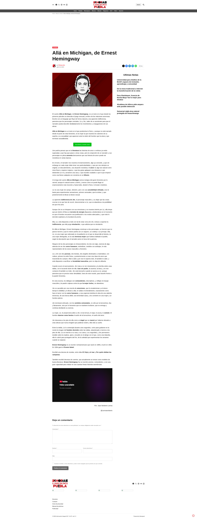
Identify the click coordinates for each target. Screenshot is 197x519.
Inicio (75, 10)
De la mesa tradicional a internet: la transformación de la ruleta (130, 90)
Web (53, 456)
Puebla (80, 10)
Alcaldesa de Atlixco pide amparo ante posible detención (130, 105)
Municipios (87, 10)
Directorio (55, 499)
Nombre (54, 448)
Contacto (54, 501)
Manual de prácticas (57, 506)
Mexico (94, 10)
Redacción (62, 65)
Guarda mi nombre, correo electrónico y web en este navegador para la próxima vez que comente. (78, 463)
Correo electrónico (88, 448)
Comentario (55, 429)
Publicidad (55, 508)
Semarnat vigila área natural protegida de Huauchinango (128, 112)
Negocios (105, 10)
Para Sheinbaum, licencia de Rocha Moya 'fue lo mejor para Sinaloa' (129, 98)
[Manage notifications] (193, 515)
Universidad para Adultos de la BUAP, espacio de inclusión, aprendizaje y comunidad (129, 82)
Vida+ (115, 10)
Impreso (138, 4)
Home (53, 13)
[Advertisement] (98, 26)
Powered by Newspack (139, 516)
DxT (111, 10)
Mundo (99, 10)
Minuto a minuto (59, 13)
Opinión (121, 10)
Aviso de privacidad (57, 504)
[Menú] (53, 5)
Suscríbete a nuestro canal (82, 144)
